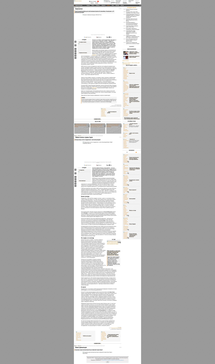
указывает (94, 54)
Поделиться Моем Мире (75, 45)
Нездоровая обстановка (83, 52)
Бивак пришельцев (82, 180)
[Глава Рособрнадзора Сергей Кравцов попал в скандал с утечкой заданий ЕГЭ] (125, 143)
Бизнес (108, 5)
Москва (122, 5)
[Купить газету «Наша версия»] (90, 1)
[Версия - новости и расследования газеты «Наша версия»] (81, 2)
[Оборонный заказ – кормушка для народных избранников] (125, 127)
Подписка (92, 2)
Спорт (113, 5)
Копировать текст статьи (75, 58)
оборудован (94, 87)
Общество (103, 5)
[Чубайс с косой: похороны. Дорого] (125, 135)
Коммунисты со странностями (113, 3)
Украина (88, 5)
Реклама (96, 2)
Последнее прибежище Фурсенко (125, 3)
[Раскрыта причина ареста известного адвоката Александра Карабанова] (125, 158)
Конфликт (98, 5)
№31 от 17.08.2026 (93, 1)
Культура (117, 5)
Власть (93, 5)
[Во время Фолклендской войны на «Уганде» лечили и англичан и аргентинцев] (103, 112)
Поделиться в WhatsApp (75, 51)
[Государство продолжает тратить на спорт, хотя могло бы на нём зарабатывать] (78, 336)
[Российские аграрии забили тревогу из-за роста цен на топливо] (125, 112)
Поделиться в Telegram (75, 56)
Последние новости (131, 7)
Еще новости (131, 46)
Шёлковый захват (138, 3)
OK (107, 361)
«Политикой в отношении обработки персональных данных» (113, 360)
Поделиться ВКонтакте (75, 42)
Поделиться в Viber (75, 53)
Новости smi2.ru (126, 60)
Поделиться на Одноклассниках (75, 49)
